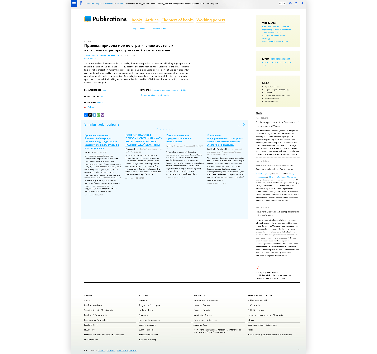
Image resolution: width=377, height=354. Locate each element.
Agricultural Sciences (273, 86)
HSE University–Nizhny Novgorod (282, 176)
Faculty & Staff (91, 324)
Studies (144, 295)
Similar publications (101, 124)
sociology (266, 38)
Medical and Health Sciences (277, 95)
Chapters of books (177, 19)
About (88, 295)
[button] (157, 129)
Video (250, 329)
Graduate (143, 315)
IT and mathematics (270, 32)
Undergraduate (146, 310)
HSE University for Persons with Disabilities (104, 334)
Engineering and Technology (277, 89)
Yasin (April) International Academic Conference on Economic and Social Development (218, 331)
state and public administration (275, 41)
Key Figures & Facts (93, 305)
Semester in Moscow (148, 334)
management (267, 35)
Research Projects (202, 310)
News (259, 112)
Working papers (210, 19)
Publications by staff (257, 300)
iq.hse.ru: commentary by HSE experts (265, 315)
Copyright (111, 350)
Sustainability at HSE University (98, 310)
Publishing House (256, 310)
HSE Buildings (90, 329)
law (280, 32)
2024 (288, 59)
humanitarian (285, 29)
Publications (109, 18)
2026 (278, 59)
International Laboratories (206, 300)
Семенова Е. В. (90, 59)
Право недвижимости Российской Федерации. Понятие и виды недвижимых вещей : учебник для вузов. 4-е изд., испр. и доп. (102, 141)
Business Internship (147, 339)
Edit (298, 350)
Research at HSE (159, 28)
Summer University (147, 324)
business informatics (270, 26)
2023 (264, 62)
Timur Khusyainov (263, 173)
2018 (289, 62)
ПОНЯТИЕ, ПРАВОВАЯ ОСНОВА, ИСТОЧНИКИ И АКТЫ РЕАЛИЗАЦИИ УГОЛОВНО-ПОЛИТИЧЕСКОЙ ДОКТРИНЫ (144, 139)
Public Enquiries (91, 339)
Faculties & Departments (95, 315)
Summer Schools (146, 329)
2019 (284, 62)
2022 (269, 62)
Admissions (144, 300)
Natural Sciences (272, 98)
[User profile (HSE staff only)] (296, 3)
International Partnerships (96, 320)
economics (284, 26)
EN (284, 3)
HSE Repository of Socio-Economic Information (270, 334)
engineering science (270, 29)
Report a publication (140, 28)
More (264, 65)
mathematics (279, 35)
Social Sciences (271, 101)
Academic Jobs (200, 324)
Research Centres (202, 305)
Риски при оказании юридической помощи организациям (179, 138)
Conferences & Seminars (205, 320)
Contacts (101, 350)
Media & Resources (260, 295)
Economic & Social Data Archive (262, 324)
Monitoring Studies (202, 315)
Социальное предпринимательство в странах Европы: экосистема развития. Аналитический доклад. (225, 139)
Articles (151, 19)
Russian (100, 102)
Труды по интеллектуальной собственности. (102, 55)
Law (104, 90)
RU (280, 3)
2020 (279, 62)
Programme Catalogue (149, 305)
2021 (274, 62)
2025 (283, 59)
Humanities (269, 92)
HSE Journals (254, 305)
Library (251, 320)
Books (137, 19)
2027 (273, 59)
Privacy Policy (122, 350)
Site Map (133, 350)
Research (200, 295)
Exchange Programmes (149, 320)
